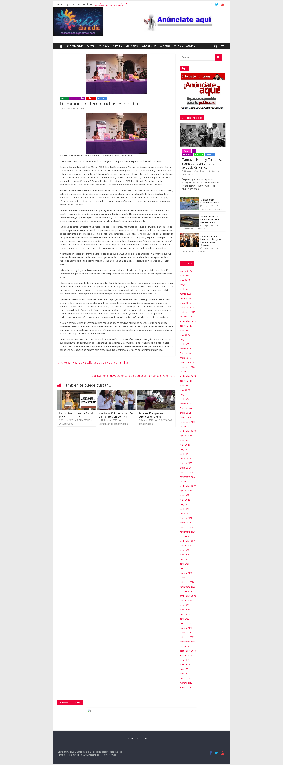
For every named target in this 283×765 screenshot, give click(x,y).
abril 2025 (184, 344)
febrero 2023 (186, 463)
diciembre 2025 (187, 307)
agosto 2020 (186, 600)
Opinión (190, 46)
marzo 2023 (185, 458)
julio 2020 (184, 605)
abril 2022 (184, 508)
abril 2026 (184, 289)
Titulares (101, 98)
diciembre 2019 (187, 637)
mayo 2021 (185, 559)
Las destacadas (74, 46)
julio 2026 (184, 275)
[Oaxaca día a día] (141, 21)
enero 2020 (185, 632)
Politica (178, 46)
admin (81, 108)
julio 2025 (184, 330)
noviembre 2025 (187, 312)
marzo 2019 (185, 678)
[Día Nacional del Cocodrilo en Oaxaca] (189, 198)
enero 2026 (185, 303)
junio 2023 (185, 444)
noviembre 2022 (187, 476)
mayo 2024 (185, 394)
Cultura (117, 46)
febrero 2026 (186, 298)
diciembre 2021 (187, 527)
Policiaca (104, 46)
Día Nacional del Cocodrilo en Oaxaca (210, 201)
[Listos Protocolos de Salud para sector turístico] (76, 392)
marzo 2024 (185, 403)
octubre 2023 (186, 426)
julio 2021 (184, 550)
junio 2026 (185, 280)
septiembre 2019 (188, 650)
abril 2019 (184, 673)
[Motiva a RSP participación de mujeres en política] (116, 392)
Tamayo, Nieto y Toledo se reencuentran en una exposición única (202, 163)
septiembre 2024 (188, 376)
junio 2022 (185, 499)
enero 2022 (185, 522)
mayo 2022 (185, 504)
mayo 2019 (185, 669)
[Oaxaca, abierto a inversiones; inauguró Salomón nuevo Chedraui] (189, 234)
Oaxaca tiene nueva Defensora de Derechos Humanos (133, 375)
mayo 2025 (185, 339)
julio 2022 (184, 495)
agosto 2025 (186, 325)
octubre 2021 (186, 536)
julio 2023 (184, 440)
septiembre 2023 (188, 431)
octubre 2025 (186, 316)
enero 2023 (185, 467)
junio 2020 (185, 609)
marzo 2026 (185, 293)
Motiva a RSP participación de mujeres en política (116, 415)
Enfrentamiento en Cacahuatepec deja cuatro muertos (209, 219)
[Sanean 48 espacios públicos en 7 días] (156, 392)
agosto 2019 (186, 655)
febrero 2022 (186, 518)
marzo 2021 (185, 568)
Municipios (131, 46)
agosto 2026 (186, 270)
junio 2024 (185, 389)
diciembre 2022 (187, 472)
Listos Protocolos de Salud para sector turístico (76, 415)
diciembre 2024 (187, 362)
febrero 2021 (186, 573)
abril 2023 (184, 454)
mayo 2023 (185, 449)
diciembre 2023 (187, 417)
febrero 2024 (186, 408)
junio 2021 (185, 554)
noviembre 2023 (187, 422)
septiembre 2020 (188, 595)
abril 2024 (184, 399)
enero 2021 (185, 577)
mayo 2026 (185, 284)
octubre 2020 (186, 591)
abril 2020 (184, 618)
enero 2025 (185, 357)
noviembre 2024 (187, 367)
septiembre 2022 (188, 486)
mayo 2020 (185, 614)
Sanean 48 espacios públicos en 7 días (151, 415)
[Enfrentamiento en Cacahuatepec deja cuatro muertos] (189, 215)
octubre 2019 (186, 646)
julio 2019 (184, 660)
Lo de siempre (148, 46)
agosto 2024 (186, 380)
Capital (91, 46)
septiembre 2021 (188, 541)
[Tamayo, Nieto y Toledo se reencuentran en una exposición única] (203, 124)
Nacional (165, 46)
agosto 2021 (186, 545)
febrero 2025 (186, 353)
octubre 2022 (186, 481)
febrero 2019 (186, 682)
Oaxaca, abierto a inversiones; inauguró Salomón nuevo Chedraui (124, 4)
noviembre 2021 (187, 531)
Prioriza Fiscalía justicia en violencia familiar (92, 362)
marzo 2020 (185, 623)
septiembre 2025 (188, 321)
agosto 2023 (186, 435)
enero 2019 (185, 687)
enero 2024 (185, 412)
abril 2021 (184, 563)
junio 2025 (185, 335)
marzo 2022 (185, 513)
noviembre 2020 (187, 586)
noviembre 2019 (187, 641)
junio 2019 (185, 664)
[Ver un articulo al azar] (222, 46)
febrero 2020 (186, 627)
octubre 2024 (186, 371)
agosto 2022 (186, 490)
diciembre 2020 (187, 582)
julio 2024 (184, 385)
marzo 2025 (185, 348)
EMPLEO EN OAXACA (138, 738)
